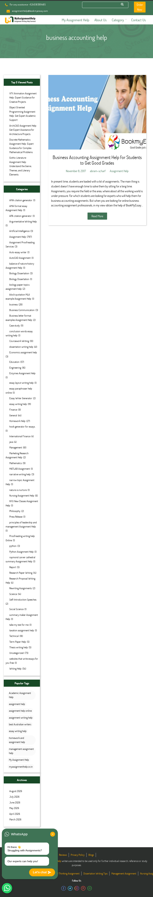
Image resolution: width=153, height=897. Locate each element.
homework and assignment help (17, 740)
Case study (14, 325)
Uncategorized (16, 653)
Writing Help (15, 668)
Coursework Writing (19, 341)
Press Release (15, 516)
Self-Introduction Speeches (22, 599)
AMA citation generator (20, 200)
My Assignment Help (19, 759)
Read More (97, 216)
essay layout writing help (21, 382)
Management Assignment (123, 873)
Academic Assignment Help (20, 695)
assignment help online (20, 710)
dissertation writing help (21, 346)
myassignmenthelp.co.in (21, 766)
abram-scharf (98, 171)
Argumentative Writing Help (23, 221)
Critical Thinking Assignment (65, 873)
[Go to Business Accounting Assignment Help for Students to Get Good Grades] (97, 112)
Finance (13, 409)
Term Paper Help (17, 641)
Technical (14, 636)
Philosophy (14, 511)
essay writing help (18, 404)
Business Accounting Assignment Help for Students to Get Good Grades (97, 160)
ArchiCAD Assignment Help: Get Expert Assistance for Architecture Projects (23, 130)
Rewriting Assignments (20, 588)
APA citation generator (20, 216)
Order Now (140, 7)
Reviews (63, 855)
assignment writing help (20, 717)
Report (12, 567)
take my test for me (19, 624)
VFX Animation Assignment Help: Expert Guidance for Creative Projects (23, 97)
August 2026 (15, 791)
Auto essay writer (17, 252)
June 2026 (14, 802)
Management (15, 447)
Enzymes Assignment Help (22, 373)
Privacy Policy (78, 855)
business (13, 304)
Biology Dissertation (19, 273)
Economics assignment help (23, 352)
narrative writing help (20, 474)
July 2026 (14, 796)
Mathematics (15, 463)
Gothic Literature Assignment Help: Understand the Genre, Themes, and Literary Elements (20, 166)
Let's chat (40, 872)
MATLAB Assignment (19, 468)
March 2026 (15, 819)
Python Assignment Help (21, 551)
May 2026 (14, 808)
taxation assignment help (21, 630)
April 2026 (14, 814)
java (11, 442)
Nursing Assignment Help (21, 495)
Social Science (16, 609)
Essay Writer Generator (20, 398)
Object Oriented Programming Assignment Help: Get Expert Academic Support (22, 114)
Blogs (91, 855)
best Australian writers (20, 724)
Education (14, 362)
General (13, 415)
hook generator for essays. (22, 426)
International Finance (19, 436)
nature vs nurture (18, 490)
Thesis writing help (18, 647)
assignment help (17, 704)
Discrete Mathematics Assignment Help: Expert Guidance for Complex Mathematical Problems (21, 146)
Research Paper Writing (20, 572)
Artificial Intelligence (19, 231)
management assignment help (21, 751)
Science (13, 594)
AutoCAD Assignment (20, 258)
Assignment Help (17, 236)
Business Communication (22, 310)
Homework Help (17, 421)
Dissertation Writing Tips (95, 873)
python (12, 546)
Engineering (15, 367)
